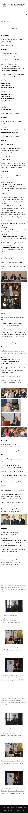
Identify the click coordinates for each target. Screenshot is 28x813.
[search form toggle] (26, 14)
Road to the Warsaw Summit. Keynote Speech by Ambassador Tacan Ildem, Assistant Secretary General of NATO (13, 678)
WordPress (21, 810)
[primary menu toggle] (2, 15)
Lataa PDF (4, 591)
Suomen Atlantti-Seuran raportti (13, 587)
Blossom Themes (8, 810)
